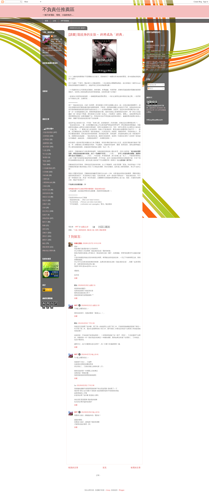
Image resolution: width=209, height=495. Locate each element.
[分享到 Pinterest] (109, 227)
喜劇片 (44, 233)
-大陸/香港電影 (47, 132)
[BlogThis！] (102, 227)
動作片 (44, 222)
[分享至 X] (104, 227)
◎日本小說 (46, 190)
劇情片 (44, 240)
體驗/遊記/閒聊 (47, 250)
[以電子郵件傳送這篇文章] (99, 227)
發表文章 (152, 85)
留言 (151, 88)
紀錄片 (44, 215)
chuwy (108, 490)
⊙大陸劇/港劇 (47, 168)
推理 (96, 230)
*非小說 (45, 154)
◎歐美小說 (90, 230)
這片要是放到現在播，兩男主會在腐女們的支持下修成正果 (155, 56)
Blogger (121, 490)
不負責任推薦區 (58, 9)
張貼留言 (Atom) (107, 475)
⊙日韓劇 (45, 172)
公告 (54, 21)
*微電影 (45, 157)
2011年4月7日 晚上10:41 (89, 354)
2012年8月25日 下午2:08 (85, 385)
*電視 (44, 161)
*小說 (75, 230)
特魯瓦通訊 (78, 243)
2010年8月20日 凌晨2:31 (86, 285)
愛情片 (44, 236)
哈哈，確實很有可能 (153, 51)
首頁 (46, 21)
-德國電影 (45, 143)
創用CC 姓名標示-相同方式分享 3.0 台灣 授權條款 (156, 110)
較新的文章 (73, 468)
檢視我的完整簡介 (48, 55)
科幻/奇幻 (45, 211)
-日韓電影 (45, 136)
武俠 (44, 208)
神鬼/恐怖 (45, 218)
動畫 (44, 225)
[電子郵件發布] (93, 227)
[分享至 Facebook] (106, 227)
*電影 (44, 164)
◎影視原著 (82, 230)
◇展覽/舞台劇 (47, 182)
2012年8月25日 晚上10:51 (90, 412)
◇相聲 (44, 179)
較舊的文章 (136, 468)
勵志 (44, 243)
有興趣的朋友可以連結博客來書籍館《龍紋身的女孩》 (87, 189)
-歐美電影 (45, 147)
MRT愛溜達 (65, 21)
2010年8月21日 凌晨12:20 (90, 305)
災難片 (44, 204)
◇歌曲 (44, 186)
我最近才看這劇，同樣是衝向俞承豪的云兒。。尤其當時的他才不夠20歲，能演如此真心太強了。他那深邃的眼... (155, 65)
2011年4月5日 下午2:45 (86, 323)
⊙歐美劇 (45, 175)
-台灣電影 (45, 139)
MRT (76, 305)
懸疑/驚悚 (102, 230)
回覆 (75, 278)
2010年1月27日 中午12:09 (92, 243)
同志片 (44, 200)
